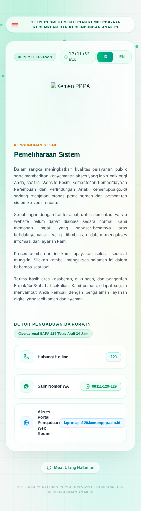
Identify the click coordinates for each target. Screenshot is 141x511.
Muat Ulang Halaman (74, 467)
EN (122, 57)
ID (105, 57)
